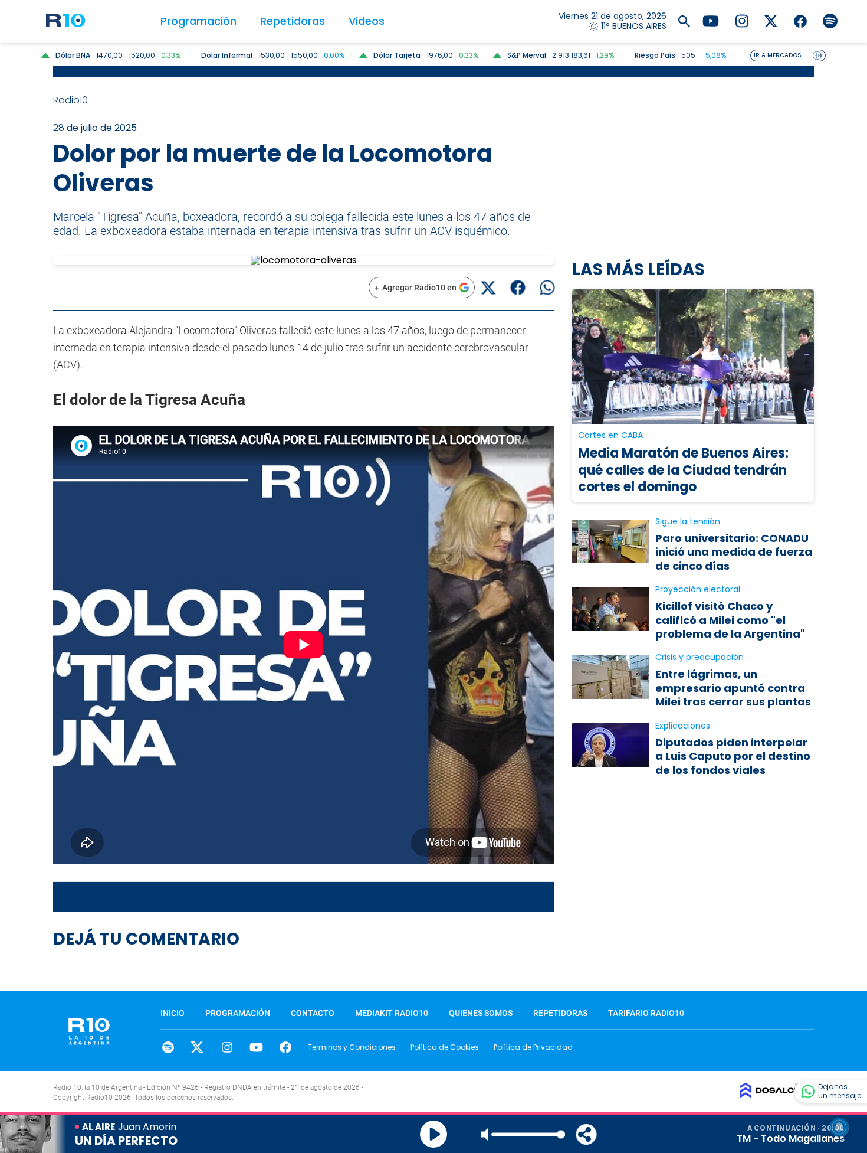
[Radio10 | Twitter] (771, 20)
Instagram (226, 1047)
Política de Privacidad (533, 1047)
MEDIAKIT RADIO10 (391, 1013)
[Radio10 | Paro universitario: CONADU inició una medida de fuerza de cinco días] (610, 541)
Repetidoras (292, 21)
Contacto (312, 1013)
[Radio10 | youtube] (711, 20)
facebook (285, 1047)
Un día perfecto (126, 1140)
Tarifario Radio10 (646, 1013)
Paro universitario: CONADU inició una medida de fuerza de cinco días (733, 552)
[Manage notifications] (839, 1127)
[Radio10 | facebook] (800, 20)
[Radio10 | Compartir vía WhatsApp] (547, 287)
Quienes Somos (481, 1013)
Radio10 (71, 100)
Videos (367, 21)
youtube (256, 1047)
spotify (167, 1047)
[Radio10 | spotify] (830, 20)
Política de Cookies (444, 1047)
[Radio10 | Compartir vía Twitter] (488, 287)
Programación (198, 21)
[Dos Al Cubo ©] (777, 1095)
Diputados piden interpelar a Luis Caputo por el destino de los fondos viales (732, 756)
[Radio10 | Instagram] (741, 20)
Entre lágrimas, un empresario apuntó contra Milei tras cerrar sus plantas (733, 688)
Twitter (197, 1047)
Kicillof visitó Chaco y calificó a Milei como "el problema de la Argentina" (730, 620)
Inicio (172, 1013)
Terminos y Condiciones (352, 1047)
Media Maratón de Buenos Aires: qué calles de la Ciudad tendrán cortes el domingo (683, 470)
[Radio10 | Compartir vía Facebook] (517, 287)
